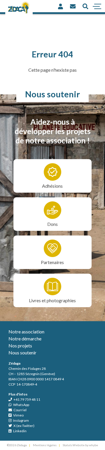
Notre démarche (24, 338)
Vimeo (18, 415)
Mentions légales (45, 445)
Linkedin (20, 431)
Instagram (21, 420)
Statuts (67, 445)
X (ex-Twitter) (23, 425)
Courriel (20, 410)
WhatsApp (21, 404)
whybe (93, 445)
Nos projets (20, 345)
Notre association (26, 331)
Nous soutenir (22, 352)
